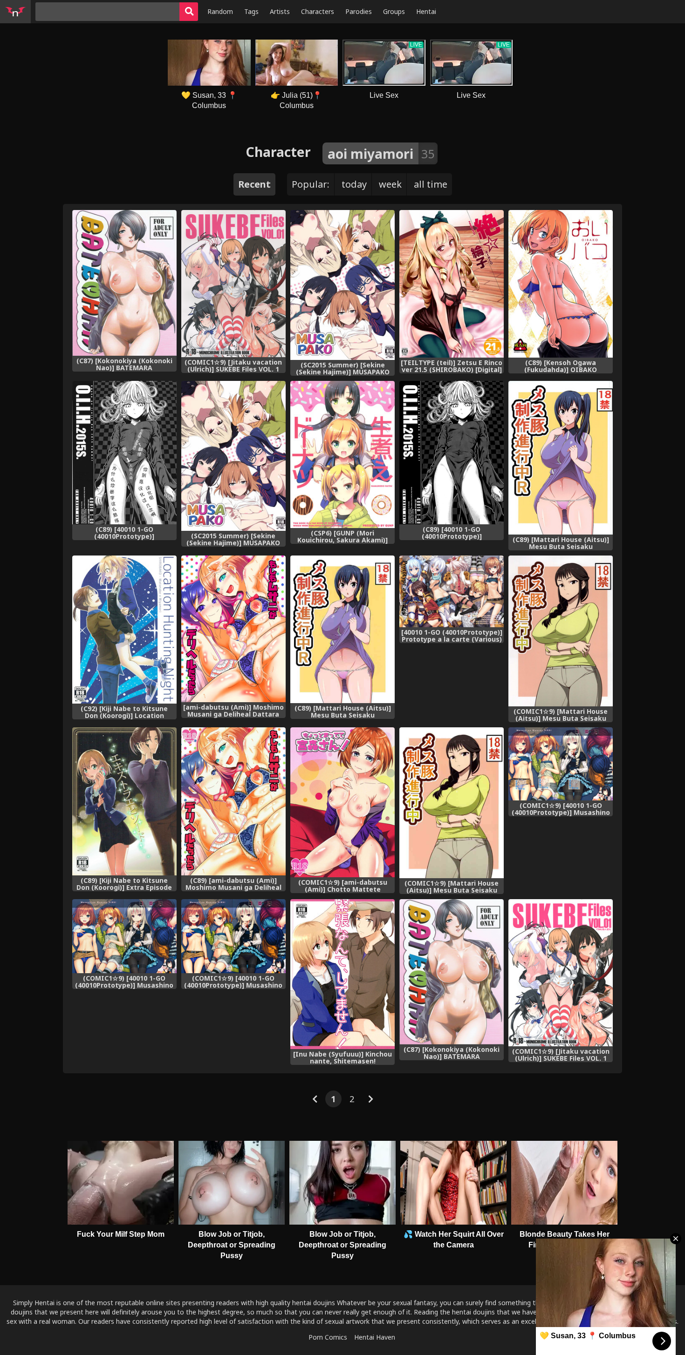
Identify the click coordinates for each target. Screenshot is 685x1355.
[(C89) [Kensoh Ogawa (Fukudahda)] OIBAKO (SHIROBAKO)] (560, 284)
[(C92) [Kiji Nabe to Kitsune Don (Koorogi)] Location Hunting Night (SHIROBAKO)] (124, 630)
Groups (394, 11)
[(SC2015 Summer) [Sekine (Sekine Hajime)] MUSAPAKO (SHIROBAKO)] (342, 285)
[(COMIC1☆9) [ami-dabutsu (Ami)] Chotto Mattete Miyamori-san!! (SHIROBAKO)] (342, 802)
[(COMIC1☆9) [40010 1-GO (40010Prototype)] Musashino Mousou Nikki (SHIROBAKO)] (124, 936)
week (390, 184)
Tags (251, 11)
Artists (280, 11)
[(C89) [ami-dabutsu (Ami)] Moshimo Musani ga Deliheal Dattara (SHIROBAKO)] (233, 801)
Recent (254, 184)
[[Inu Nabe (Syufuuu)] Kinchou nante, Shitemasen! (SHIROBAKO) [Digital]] (342, 974)
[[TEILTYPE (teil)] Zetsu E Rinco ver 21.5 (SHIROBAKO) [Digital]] (451, 284)
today (354, 184)
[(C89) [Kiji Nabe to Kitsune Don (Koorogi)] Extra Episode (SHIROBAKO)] (124, 801)
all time (430, 184)
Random (220, 11)
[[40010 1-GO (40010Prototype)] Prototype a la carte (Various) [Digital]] (451, 591)
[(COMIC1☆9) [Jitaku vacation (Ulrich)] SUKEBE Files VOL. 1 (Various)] (233, 283)
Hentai (426, 11)
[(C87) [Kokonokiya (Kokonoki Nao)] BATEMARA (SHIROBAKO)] (124, 283)
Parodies (358, 11)
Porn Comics (327, 1337)
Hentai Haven (374, 1337)
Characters (317, 11)
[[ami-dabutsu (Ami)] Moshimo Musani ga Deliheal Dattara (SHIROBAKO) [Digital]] (233, 629)
